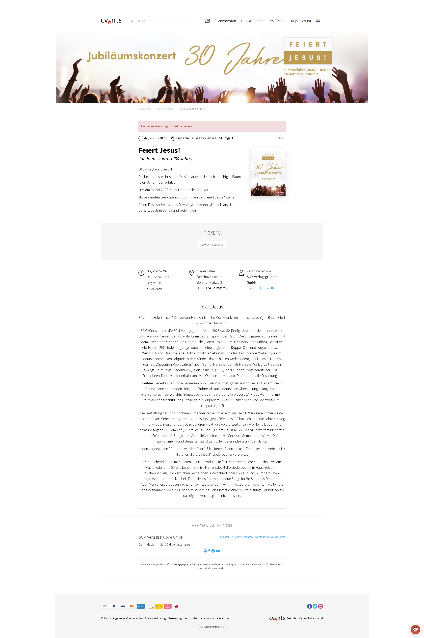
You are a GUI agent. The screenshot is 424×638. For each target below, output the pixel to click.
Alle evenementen (242, 536)
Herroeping (175, 618)
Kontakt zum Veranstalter (270, 536)
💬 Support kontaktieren (212, 627)
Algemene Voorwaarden (128, 618)
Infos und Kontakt (259, 288)
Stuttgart (219, 288)
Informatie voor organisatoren (211, 618)
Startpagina (144, 108)
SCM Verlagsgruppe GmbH (161, 537)
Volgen (225, 536)
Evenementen (165, 108)
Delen (283, 138)
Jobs (187, 618)
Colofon (106, 618)
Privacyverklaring (155, 618)
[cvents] (112, 21)
